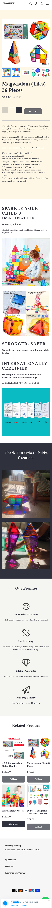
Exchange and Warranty (15, 873)
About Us (9, 866)
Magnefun (11, 3)
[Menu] (47, 3)
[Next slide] (46, 72)
